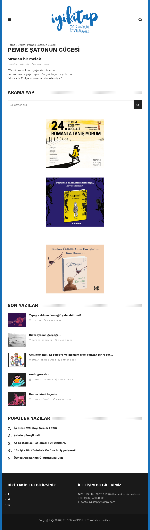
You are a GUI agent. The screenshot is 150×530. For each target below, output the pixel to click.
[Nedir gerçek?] (17, 380)
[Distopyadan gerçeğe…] (17, 340)
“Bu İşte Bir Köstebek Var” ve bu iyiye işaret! (45, 450)
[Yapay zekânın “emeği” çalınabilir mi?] (17, 320)
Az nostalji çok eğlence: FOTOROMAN (40, 442)
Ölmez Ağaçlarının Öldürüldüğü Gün (38, 457)
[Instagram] (9, 504)
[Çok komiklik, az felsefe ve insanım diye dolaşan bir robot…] (17, 360)
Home (11, 44)
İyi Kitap (37, 320)
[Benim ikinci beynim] (17, 399)
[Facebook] (8, 494)
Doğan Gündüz (19, 64)
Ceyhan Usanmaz (42, 379)
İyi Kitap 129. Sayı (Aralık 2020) (35, 428)
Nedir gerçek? (39, 374)
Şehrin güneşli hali (27, 435)
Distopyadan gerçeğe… (45, 334)
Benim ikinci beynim (43, 394)
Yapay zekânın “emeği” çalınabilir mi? (55, 315)
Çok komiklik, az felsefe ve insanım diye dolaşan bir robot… (71, 354)
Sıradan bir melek (24, 59)
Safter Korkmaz (42, 340)
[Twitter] (9, 499)
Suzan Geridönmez (44, 360)
